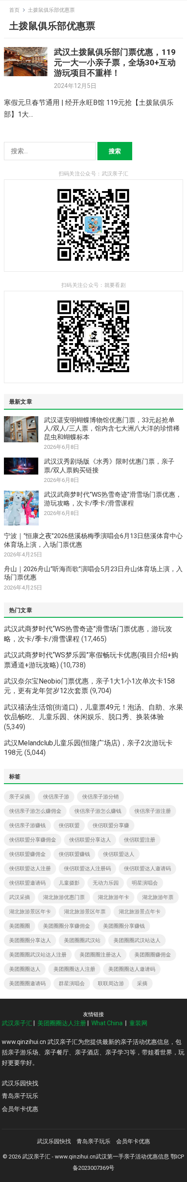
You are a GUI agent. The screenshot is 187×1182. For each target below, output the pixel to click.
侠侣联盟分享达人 (90, 840)
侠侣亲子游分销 (100, 797)
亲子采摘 (19, 797)
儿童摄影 (69, 883)
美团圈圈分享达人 (30, 940)
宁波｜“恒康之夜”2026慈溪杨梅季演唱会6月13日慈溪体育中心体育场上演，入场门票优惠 (93, 540)
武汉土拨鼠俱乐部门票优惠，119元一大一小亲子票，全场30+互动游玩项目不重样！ (115, 62)
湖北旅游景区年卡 (30, 912)
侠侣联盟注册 (139, 840)
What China (107, 1023)
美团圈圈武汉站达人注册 (38, 955)
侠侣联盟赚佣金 (27, 854)
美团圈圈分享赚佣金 (66, 926)
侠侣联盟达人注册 (30, 868)
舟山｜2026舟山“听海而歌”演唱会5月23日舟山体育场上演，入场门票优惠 (93, 573)
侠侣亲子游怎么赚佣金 (35, 811)
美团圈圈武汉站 (82, 940)
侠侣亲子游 (56, 797)
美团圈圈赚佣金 (152, 955)
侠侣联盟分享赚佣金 (32, 840)
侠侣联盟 (69, 825)
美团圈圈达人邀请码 (131, 969)
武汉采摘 (19, 897)
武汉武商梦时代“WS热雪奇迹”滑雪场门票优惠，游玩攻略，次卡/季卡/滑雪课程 (113, 499)
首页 (14, 10)
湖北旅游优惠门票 (64, 897)
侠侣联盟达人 (118, 854)
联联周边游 (111, 983)
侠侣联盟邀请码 (27, 883)
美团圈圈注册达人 (100, 955)
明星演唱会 (145, 883)
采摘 (142, 983)
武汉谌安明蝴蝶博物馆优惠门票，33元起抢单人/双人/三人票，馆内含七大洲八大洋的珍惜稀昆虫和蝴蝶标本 (112, 428)
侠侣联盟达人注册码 (87, 868)
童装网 (138, 1023)
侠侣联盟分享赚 (111, 825)
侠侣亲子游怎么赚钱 (97, 811)
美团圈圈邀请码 (27, 983)
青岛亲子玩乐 (20, 1095)
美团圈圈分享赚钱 (124, 926)
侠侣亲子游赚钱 (27, 825)
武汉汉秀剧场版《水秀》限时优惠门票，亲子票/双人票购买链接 (109, 466)
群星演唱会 (72, 983)
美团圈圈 (19, 926)
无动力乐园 (106, 883)
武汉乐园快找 (20, 1083)
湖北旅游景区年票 (85, 912)
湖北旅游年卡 (113, 897)
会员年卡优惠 (20, 1108)
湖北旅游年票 (158, 897)
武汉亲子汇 (17, 1023)
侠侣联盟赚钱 (74, 854)
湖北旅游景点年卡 (139, 912)
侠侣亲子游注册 (152, 811)
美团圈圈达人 (24, 969)
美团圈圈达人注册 (74, 969)
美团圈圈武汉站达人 (137, 940)
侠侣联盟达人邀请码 (147, 868)
